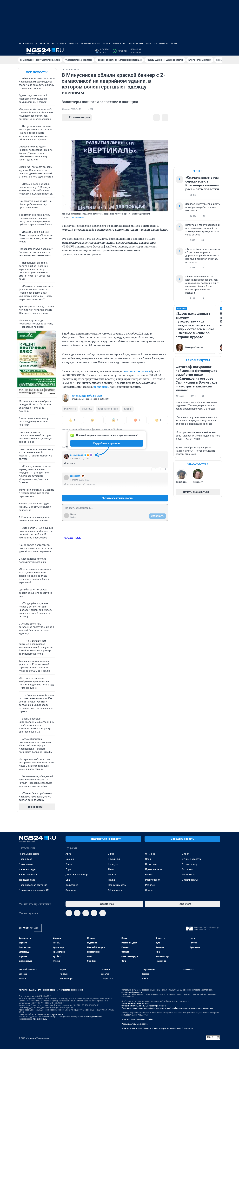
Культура (113, 864)
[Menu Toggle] (21, 51)
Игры (174, 43)
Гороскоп (119, 43)
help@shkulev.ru (40, 1019)
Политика (151, 864)
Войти (73, 517)
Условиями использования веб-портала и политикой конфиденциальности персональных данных (167, 1008)
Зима (111, 853)
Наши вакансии (28, 874)
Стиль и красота (191, 859)
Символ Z (87, 409)
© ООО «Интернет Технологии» (34, 1038)
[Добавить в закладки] (156, 117)
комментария (79, 117)
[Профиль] (218, 51)
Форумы (73, 43)
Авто (68, 853)
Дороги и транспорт (77, 874)
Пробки (120, 51)
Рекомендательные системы (134, 1024)
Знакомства (47, 43)
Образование (115, 890)
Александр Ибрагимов (87, 395)
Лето (111, 869)
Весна (69, 864)
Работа (149, 874)
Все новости (37, 72)
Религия (150, 885)
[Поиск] (203, 51)
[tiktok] (102, 913)
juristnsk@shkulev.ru (93, 1017)
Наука (111, 879)
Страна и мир (189, 864)
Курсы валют (135, 43)
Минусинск (70, 409)
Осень (148, 859)
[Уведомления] (210, 51)
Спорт (185, 853)
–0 (164, 490)
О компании (26, 864)
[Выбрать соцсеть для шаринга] (165, 117)
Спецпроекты (190, 879)
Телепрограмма (90, 43)
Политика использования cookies (137, 1019)
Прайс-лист (25, 859)
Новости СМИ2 (71, 538)
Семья (149, 890)
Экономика (188, 874)
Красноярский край (108, 409)
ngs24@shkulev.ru (55, 1014)
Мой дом (113, 874)
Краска (127, 409)
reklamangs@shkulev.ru (131, 992)
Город (69, 869)
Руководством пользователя (135, 1003)
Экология (187, 869)
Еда (68, 879)
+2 (155, 490)
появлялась (101, 386)
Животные (72, 885)
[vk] (77, 913)
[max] (94, 913)
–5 (164, 469)
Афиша (106, 43)
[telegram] (69, 913)
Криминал (114, 859)
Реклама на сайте (29, 853)
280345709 (75, 476)
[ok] (85, 913)
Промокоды (161, 43)
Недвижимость (28, 43)
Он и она (150, 853)
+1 (155, 469)
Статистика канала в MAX (34, 890)
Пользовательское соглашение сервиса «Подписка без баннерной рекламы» (157, 1028)
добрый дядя (76, 455)
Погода (61, 43)
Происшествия (153, 869)
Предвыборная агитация (33, 885)
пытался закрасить (137, 371)
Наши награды (27, 869)
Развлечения (152, 879)
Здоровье (71, 890)
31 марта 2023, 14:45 (71, 109)
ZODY (148, 43)
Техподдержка (27, 879)
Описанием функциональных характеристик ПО (143, 1006)
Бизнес (70, 859)
